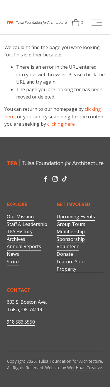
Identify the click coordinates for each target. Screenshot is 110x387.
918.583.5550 (21, 322)
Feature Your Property (71, 265)
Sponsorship (71, 239)
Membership (71, 231)
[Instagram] (55, 179)
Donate (65, 254)
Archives (16, 239)
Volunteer (68, 246)
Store (13, 261)
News (13, 254)
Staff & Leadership (27, 224)
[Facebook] (46, 179)
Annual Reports (24, 246)
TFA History (20, 231)
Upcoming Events (76, 216)
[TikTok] (64, 179)
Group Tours (71, 224)
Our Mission (20, 216)
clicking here (61, 124)
